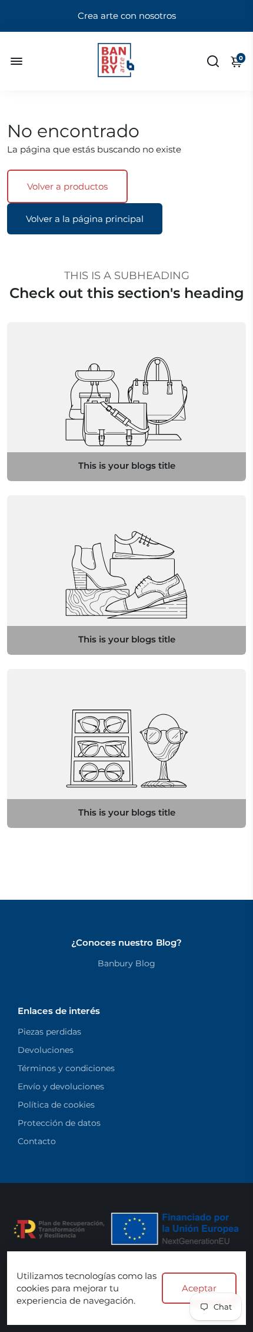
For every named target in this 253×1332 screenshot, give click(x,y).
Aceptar (199, 1288)
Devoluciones (46, 1050)
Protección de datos (59, 1123)
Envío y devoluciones (61, 1086)
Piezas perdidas (49, 1031)
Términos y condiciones (66, 1068)
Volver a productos (67, 186)
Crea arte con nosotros (127, 15)
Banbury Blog (126, 963)
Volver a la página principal (85, 218)
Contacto (37, 1141)
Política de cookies (56, 1104)
